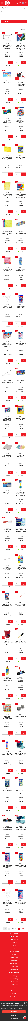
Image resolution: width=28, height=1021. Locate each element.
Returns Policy (14, 957)
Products (3, 11)
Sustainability (14, 979)
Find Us (14, 945)
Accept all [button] (14, 1011)
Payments (14, 960)
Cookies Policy (14, 967)
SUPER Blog (14, 994)
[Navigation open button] (2, 3)
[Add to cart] (10, 62)
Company (14, 976)
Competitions (14, 997)
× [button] (26, 1002)
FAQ (14, 948)
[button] (3, 8)
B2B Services (14, 985)
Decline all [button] (14, 1015)
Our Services (14, 982)
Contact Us (14, 942)
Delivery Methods (14, 951)
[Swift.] (7, 3)
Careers (14, 988)
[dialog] (14, 1011)
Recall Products (14, 970)
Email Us (15, 939)
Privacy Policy (14, 963)
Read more (19, 1008)
